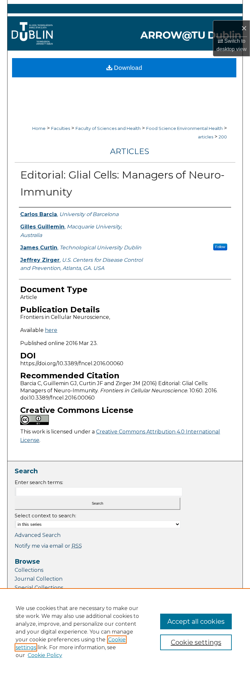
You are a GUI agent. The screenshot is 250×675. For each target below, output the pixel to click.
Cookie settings (196, 642)
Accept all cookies (196, 621)
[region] (125, 631)
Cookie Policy (45, 655)
